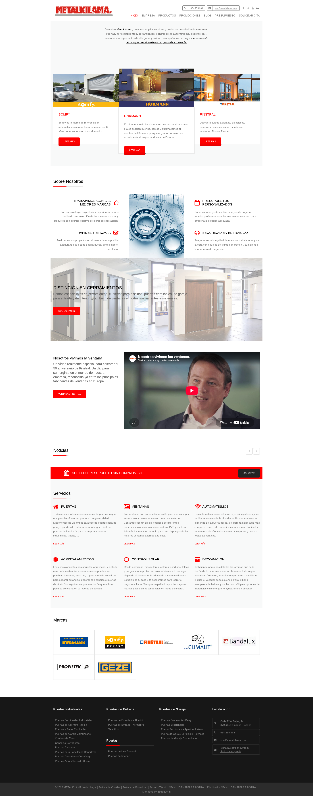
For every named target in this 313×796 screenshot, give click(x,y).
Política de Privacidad (135, 787)
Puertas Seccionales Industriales (73, 720)
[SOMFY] (86, 90)
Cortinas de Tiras (65, 738)
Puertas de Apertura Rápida (71, 724)
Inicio (134, 15)
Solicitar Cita (249, 15)
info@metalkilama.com (226, 8)
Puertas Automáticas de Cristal (72, 761)
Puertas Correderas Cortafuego (73, 756)
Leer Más (69, 141)
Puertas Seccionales (172, 724)
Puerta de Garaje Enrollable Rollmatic (182, 733)
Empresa (148, 15)
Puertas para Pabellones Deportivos (75, 751)
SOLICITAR (249, 473)
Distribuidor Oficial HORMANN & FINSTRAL (232, 787)
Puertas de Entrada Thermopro (126, 724)
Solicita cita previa (230, 751)
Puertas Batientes (65, 747)
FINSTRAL (208, 114)
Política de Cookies (109, 787)
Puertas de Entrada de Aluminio (126, 720)
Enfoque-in (164, 791)
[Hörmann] (156, 88)
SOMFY (64, 114)
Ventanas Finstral (69, 394)
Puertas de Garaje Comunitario (73, 733)
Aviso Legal (89, 787)
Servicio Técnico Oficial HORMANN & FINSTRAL (177, 787)
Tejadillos (113, 729)
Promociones (189, 15)
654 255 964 (197, 8)
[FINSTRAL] (227, 90)
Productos (167, 15)
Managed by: (150, 791)
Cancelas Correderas (67, 742)
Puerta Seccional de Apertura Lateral (182, 729)
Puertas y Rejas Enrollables (71, 729)
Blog (207, 15)
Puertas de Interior (119, 755)
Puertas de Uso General (122, 751)
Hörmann (132, 116)
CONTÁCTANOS (66, 311)
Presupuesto (225, 15)
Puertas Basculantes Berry (176, 720)
